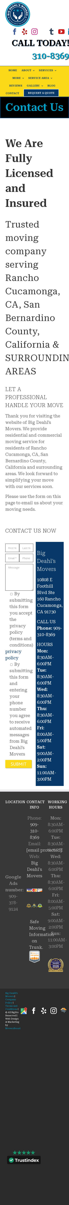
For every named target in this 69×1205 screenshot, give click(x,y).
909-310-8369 (34, 831)
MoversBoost (13, 1028)
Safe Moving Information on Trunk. (41, 934)
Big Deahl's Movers (34, 869)
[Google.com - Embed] (13, 836)
